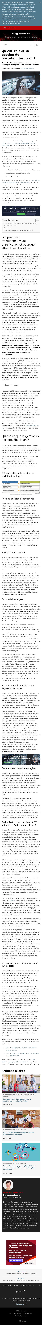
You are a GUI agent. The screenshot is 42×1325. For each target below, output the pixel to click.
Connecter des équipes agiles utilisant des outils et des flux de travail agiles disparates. (19, 1167)
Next (21, 1280)
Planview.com (9, 28)
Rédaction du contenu (27, 1285)
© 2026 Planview (21, 1311)
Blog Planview (21, 33)
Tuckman (12, 901)
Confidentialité (28, 1313)
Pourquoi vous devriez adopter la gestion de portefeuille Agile (19, 1098)
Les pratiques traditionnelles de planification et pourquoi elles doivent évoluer (21, 224)
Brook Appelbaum (27, 68)
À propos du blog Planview (10, 1285)
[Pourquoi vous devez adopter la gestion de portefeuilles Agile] (21, 1084)
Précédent (21, 1273)
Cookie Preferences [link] (21, 1316)
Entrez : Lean (8, 228)
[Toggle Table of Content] (36, 220)
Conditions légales (15, 1313)
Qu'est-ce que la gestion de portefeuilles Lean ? (18, 230)
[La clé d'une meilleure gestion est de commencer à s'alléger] (21, 1119)
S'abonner (21, 1304)
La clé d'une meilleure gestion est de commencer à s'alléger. (18, 1132)
